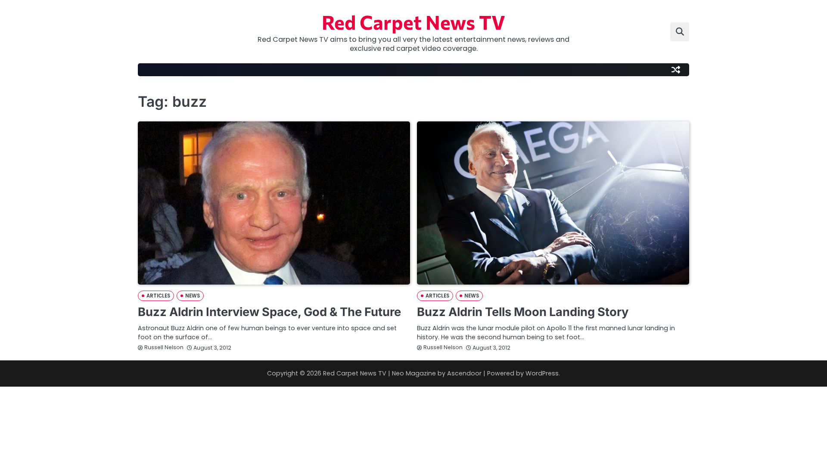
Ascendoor (464, 373)
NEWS (192, 295)
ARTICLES (158, 295)
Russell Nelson (163, 347)
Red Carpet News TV (413, 22)
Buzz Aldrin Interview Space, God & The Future (269, 312)
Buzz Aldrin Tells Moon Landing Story (522, 312)
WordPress (542, 373)
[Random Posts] (675, 69)
